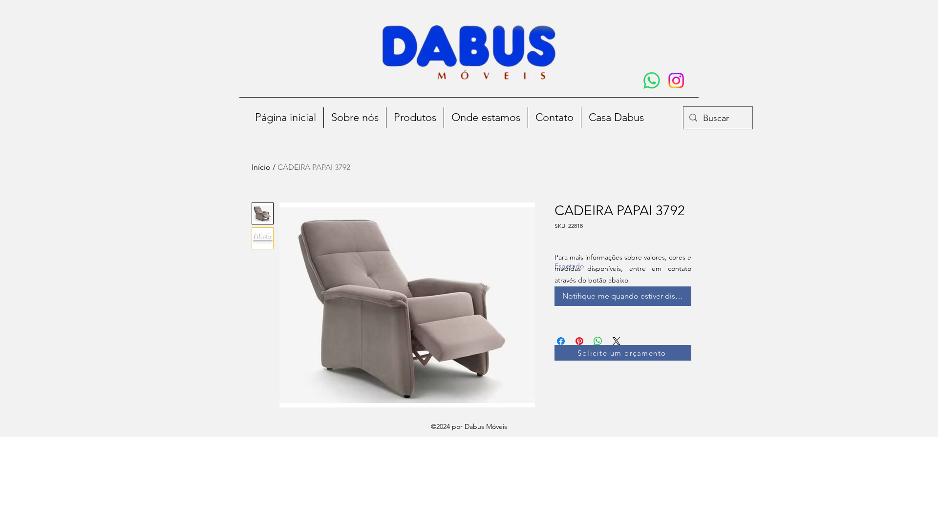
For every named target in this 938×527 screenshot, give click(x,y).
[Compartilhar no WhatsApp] (598, 341)
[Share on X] (616, 341)
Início (261, 167)
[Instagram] (676, 80)
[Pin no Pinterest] (579, 341)
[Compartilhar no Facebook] (561, 341)
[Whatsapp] (651, 80)
